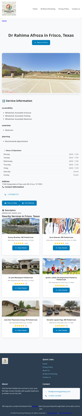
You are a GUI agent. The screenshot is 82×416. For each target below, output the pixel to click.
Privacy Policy (63, 9)
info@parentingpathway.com (59, 391)
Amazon (35, 406)
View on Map (12, 203)
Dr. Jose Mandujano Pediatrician (21, 278)
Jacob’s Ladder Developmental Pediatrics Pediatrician (61, 279)
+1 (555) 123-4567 (54, 396)
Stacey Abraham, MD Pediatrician (21, 237)
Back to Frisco (42, 42)
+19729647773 (13, 194)
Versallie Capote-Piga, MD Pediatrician (61, 320)
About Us (46, 370)
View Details (22, 248)
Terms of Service (65, 413)
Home (35, 9)
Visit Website (29, 203)
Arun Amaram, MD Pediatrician (61, 237)
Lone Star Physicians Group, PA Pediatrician (20, 320)
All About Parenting (48, 9)
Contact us (76, 9)
